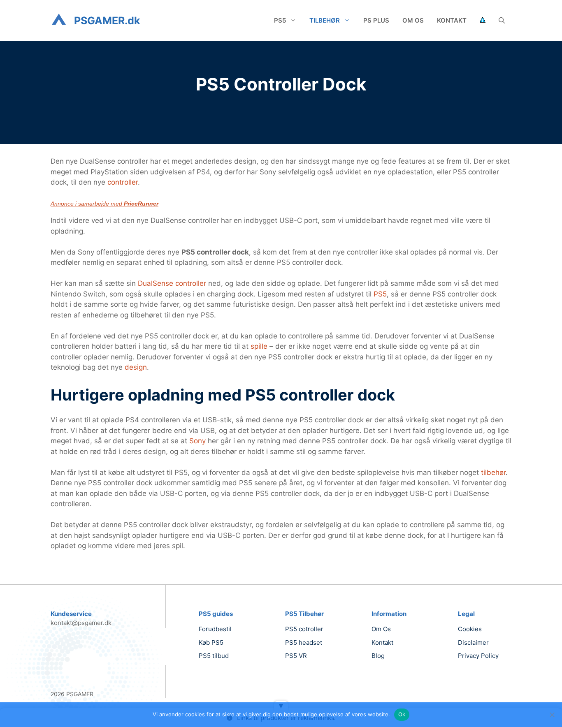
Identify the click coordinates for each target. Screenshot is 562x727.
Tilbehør (324, 20)
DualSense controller (172, 283)
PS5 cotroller (304, 629)
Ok (402, 714)
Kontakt (452, 20)
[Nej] (552, 715)
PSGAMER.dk (107, 20)
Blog (378, 656)
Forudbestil (215, 629)
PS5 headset (303, 642)
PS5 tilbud (214, 656)
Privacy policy (478, 656)
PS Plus (376, 20)
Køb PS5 (211, 642)
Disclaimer (473, 642)
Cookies (470, 629)
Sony (198, 441)
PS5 (280, 20)
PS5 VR (296, 656)
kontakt (382, 642)
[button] (501, 20)
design (136, 367)
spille (260, 346)
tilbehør (493, 472)
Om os (413, 20)
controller (122, 182)
